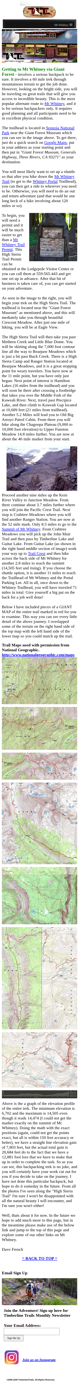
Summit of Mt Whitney (21, 529)
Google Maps (55, 142)
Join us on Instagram (39, 1360)
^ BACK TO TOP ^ (39, 1258)
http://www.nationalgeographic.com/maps (38, 654)
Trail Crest (36, 553)
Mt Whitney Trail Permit (13, 244)
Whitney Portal (45, 181)
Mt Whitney (54, 103)
